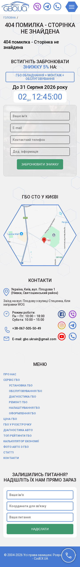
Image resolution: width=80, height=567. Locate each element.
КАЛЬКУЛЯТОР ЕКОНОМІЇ (21, 441)
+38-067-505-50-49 (26, 328)
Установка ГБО (20, 385)
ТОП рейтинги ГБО (17, 435)
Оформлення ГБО (22, 413)
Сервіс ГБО (11, 379)
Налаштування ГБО (24, 407)
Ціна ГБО (10, 419)
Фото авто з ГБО (16, 446)
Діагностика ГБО (22, 396)
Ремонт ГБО (18, 402)
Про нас (9, 374)
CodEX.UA (41, 558)
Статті (8, 452)
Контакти (11, 458)
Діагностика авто (18, 430)
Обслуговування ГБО (25, 391)
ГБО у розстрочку (17, 424)
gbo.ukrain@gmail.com (39, 339)
